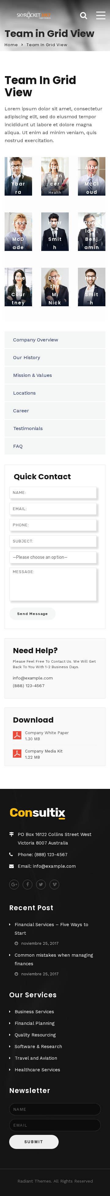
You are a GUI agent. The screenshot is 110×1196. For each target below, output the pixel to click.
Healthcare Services (37, 1070)
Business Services (34, 1011)
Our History (26, 357)
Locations (24, 393)
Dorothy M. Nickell (55, 294)
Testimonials (28, 428)
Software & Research (38, 1046)
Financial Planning (35, 1023)
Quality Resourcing (35, 1035)
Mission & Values (32, 375)
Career (21, 411)
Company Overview (35, 340)
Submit (33, 1141)
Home (11, 45)
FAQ (18, 446)
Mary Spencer (55, 175)
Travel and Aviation (36, 1058)
